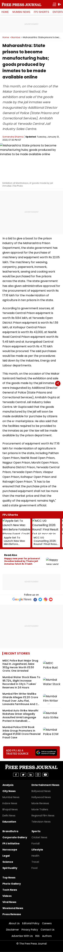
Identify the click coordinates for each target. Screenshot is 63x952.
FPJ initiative (11, 843)
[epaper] (54, 4)
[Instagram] (45, 599)
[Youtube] (50, 599)
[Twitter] (40, 599)
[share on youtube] (45, 775)
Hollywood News (41, 797)
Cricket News (39, 837)
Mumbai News (21, 11)
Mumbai (15, 37)
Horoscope (9, 849)
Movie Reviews (40, 803)
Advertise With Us (22, 936)
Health (35, 855)
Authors (47, 936)
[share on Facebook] (16, 775)
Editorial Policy (30, 923)
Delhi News (8, 815)
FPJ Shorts (41, 11)
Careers (47, 923)
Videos (7, 896)
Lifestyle (37, 849)
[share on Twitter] (23, 775)
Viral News (9, 902)
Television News (41, 821)
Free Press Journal (21, 4)
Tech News (9, 890)
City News (9, 791)
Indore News (9, 803)
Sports (35, 831)
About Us (14, 923)
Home (5, 11)
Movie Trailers (39, 809)
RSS (37, 936)
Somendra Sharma (12, 136)
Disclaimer (12, 929)
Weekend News (12, 908)
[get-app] (59, 4)
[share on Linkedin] (30, 775)
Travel (35, 862)
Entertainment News (45, 785)
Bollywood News (41, 791)
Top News (8, 877)
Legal (6, 855)
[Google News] (21, 599)
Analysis (7, 785)
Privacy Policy (30, 929)
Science (7, 862)
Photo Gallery (11, 883)
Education (9, 821)
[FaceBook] (35, 599)
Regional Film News (42, 815)
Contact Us (47, 929)
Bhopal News (10, 809)
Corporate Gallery (14, 837)
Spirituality (9, 868)
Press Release (11, 914)
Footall (35, 843)
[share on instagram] (38, 775)
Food (34, 868)
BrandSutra (10, 831)
